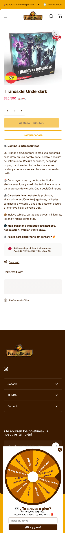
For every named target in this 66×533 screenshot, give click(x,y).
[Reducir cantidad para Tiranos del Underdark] (8, 110)
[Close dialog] (60, 449)
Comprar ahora (33, 134)
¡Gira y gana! (33, 527)
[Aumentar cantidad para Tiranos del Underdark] (21, 110)
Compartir (14, 262)
